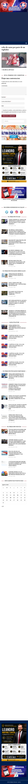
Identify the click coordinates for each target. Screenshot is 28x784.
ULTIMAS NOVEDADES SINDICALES (14, 271)
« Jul (2, 506)
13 (14, 495)
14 (17, 495)
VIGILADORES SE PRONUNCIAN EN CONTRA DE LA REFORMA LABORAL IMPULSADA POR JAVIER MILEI (17, 431)
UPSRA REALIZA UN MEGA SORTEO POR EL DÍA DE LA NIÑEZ (16, 275)
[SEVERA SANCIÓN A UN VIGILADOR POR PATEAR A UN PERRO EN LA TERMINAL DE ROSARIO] (4, 263)
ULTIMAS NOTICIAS (14, 216)
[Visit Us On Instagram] (16, 213)
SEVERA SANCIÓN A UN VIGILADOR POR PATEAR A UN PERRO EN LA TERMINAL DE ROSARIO (17, 262)
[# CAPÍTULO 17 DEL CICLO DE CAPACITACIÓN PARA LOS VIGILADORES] (4, 347)
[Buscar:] (14, 121)
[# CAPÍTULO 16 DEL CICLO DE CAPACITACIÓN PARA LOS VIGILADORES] (4, 356)
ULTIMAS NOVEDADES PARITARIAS (14, 371)
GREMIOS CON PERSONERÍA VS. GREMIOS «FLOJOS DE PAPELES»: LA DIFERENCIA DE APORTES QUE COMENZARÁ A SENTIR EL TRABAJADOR (17, 313)
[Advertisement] (14, 27)
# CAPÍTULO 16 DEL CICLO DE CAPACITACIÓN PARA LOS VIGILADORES (16, 355)
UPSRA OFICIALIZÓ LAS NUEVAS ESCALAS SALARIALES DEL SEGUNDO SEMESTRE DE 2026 (17, 397)
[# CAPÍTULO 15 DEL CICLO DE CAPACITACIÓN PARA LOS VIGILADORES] (4, 365)
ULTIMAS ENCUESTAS (14, 426)
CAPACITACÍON (14, 322)
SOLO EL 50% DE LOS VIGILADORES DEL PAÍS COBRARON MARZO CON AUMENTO (16, 453)
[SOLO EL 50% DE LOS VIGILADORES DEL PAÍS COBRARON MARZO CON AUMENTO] (4, 454)
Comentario (4, 85)
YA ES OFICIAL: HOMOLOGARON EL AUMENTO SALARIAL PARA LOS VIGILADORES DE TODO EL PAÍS (17, 407)
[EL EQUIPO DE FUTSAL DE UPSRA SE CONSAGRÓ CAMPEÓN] (4, 294)
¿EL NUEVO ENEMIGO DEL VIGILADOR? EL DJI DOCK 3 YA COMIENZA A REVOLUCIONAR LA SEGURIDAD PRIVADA (17, 252)
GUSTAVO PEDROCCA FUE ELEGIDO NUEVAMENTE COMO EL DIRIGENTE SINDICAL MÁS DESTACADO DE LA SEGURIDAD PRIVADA (17, 442)
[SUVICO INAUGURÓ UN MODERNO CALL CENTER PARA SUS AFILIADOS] (4, 285)
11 (6, 495)
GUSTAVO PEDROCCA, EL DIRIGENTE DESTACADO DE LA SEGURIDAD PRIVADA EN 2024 (17, 473)
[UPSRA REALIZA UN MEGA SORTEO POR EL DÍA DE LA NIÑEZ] (4, 277)
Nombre (3, 97)
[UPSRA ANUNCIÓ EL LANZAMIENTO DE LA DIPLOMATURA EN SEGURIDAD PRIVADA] (4, 328)
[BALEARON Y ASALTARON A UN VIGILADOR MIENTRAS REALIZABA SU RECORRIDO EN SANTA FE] (4, 243)
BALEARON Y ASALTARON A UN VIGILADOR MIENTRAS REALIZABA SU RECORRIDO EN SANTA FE (17, 242)
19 (10, 497)
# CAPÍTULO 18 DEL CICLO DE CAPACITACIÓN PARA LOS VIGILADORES (16, 337)
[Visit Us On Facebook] (11, 213)
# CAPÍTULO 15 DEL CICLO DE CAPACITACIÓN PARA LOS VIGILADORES (16, 364)
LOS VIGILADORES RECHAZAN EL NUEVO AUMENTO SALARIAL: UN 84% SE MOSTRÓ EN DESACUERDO (17, 463)
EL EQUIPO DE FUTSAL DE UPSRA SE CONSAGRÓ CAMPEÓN (16, 293)
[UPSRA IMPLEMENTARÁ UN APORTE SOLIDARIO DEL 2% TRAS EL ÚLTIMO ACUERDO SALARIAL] (4, 377)
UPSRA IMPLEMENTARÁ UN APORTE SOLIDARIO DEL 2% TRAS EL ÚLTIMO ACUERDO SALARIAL (16, 376)
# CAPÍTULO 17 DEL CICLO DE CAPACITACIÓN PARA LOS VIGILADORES (16, 346)
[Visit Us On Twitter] (6, 213)
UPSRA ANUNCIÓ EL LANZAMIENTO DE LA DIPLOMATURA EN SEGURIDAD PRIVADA (17, 327)
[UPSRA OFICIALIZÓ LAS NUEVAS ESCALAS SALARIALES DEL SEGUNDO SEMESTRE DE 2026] (4, 399)
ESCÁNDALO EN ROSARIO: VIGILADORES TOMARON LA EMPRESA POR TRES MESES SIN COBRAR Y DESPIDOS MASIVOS (17, 232)
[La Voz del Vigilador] (14, 11)
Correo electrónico (6, 101)
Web (2, 106)
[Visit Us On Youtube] (21, 213)
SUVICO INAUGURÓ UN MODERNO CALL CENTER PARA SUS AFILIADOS (17, 284)
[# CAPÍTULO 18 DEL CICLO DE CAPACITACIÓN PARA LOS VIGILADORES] (4, 338)
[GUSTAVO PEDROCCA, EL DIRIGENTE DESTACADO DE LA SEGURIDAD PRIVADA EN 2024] (4, 475)
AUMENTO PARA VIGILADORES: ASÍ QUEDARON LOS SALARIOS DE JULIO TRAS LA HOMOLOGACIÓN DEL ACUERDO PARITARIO (17, 387)
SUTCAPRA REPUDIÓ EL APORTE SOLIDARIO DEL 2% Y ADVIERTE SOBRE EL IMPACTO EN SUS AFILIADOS (17, 302)
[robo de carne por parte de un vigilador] (14, 67)
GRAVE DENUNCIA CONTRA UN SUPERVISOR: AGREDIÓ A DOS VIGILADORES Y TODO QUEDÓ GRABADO (17, 222)
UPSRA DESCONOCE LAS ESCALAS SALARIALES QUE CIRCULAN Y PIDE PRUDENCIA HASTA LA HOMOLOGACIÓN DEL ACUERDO (18, 417)
